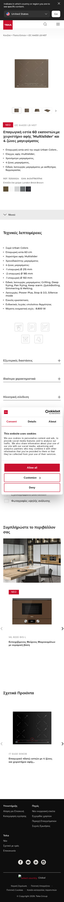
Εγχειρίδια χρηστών (42, 816)
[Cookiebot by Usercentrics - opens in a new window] (45, 412)
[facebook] (20, 862)
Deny (32, 487)
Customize (30, 477)
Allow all (32, 467)
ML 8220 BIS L (17, 637)
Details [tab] (32, 421)
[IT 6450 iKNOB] (32, 728)
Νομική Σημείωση (19, 886)
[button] (27, 14)
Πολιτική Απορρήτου (40, 886)
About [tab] (52, 421)
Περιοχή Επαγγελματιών (44, 821)
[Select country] (51, 24)
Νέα (5, 840)
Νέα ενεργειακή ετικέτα (43, 811)
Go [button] (56, 13)
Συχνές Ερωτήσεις (41, 826)
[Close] (59, 4)
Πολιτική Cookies (14, 890)
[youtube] (28, 862)
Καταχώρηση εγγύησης (14, 816)
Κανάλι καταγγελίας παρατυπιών (42, 890)
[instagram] (43, 862)
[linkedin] (36, 862)
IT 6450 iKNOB (18, 753)
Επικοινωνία (9, 850)
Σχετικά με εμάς (11, 845)
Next (56, 111)
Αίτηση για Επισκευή (13, 811)
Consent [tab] (11, 421)
